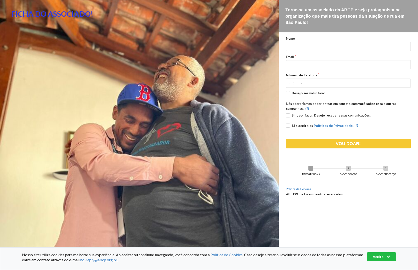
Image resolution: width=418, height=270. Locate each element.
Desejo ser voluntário (308, 93)
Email (290, 57)
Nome (290, 38)
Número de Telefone (301, 75)
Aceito (378, 257)
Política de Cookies (298, 189)
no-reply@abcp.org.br (98, 259)
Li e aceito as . (322, 126)
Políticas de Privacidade (333, 126)
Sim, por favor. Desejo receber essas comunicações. (331, 115)
